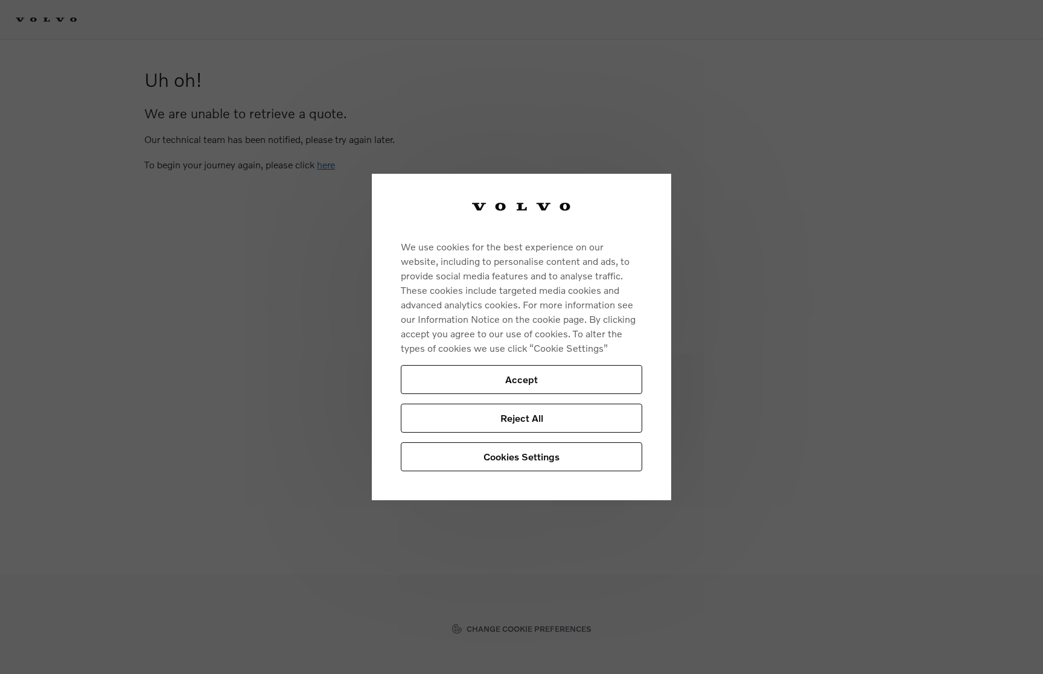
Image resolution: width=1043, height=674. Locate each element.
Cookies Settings (521, 456)
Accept (521, 379)
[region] (521, 337)
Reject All (521, 418)
